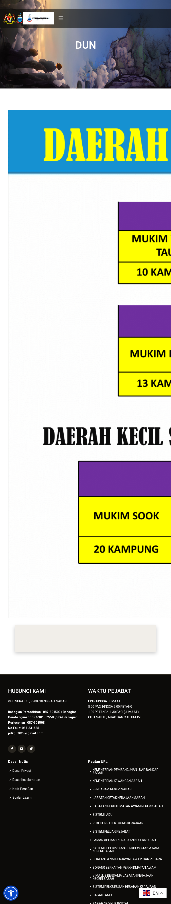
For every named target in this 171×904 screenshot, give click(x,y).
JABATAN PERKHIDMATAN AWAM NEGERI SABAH (128, 806)
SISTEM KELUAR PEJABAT (111, 831)
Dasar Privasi (21, 770)
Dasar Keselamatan (26, 779)
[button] (10, 893)
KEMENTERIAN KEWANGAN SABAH (117, 780)
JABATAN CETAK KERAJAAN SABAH (119, 797)
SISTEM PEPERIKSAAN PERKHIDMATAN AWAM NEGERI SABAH (126, 849)
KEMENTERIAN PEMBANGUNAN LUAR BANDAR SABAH (126, 771)
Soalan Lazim (22, 797)
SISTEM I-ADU (102, 814)
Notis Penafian (22, 788)
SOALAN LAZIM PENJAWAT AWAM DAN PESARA (127, 859)
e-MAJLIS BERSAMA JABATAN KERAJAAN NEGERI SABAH (123, 877)
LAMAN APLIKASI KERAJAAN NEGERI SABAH (124, 840)
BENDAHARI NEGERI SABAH (112, 789)
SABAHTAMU (102, 895)
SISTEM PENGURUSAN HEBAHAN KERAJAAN (124, 886)
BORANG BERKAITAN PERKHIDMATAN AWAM (124, 867)
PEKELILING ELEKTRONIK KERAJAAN (118, 823)
